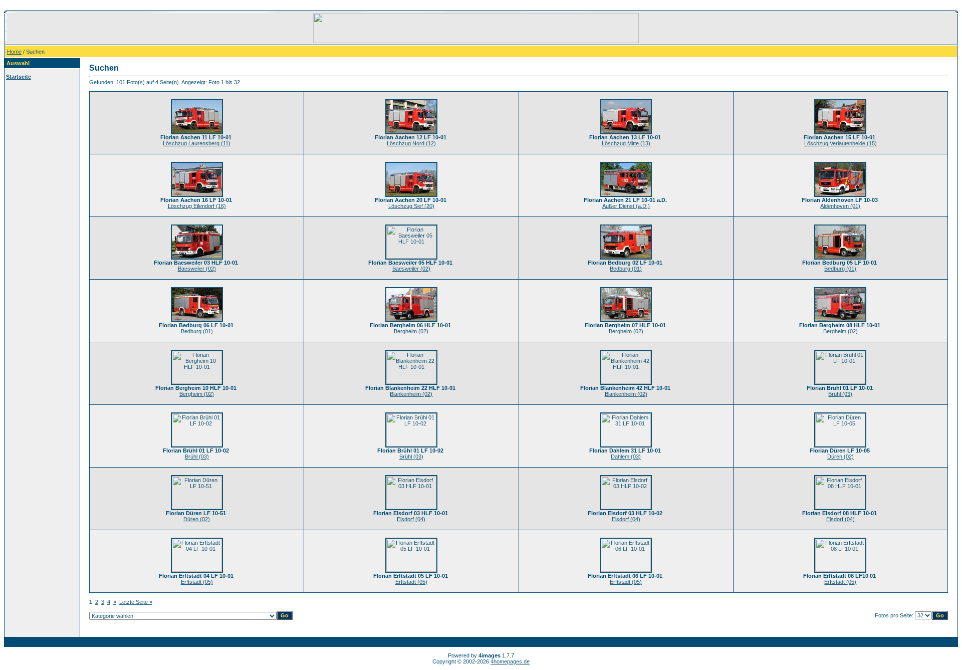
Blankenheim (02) (411, 394)
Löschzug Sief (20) (411, 206)
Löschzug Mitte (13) (626, 143)
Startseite (18, 77)
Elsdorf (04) (411, 519)
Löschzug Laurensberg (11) (196, 143)
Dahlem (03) (626, 457)
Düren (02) (840, 457)
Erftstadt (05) (197, 582)
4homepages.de (510, 661)
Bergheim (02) (411, 331)
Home (14, 52)
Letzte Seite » (135, 602)
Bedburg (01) (626, 269)
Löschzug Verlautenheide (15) (840, 143)
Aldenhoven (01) (840, 206)
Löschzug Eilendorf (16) (197, 206)
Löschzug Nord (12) (411, 143)
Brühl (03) (840, 394)
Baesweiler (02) (197, 269)
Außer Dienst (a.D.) (626, 206)
